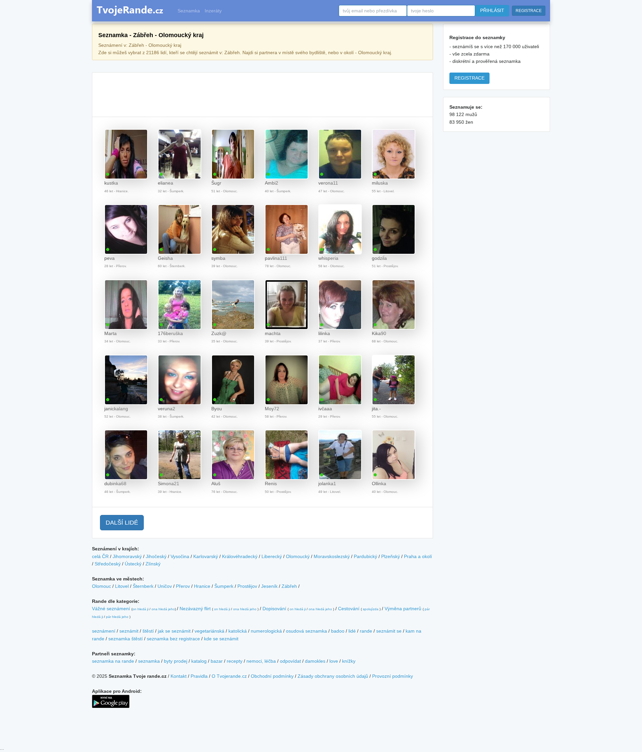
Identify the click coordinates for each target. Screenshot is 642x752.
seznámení (103, 631)
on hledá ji (140, 609)
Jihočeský (156, 556)
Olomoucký (298, 556)
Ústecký (133, 563)
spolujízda (371, 609)
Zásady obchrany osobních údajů (333, 676)
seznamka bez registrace (173, 638)
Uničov (164, 586)
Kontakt (179, 676)
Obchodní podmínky (272, 676)
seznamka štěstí (125, 638)
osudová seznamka (306, 631)
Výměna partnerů (403, 608)
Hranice (202, 586)
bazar (217, 661)
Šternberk (143, 586)
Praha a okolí (418, 556)
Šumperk (223, 586)
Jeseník (269, 586)
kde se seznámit (221, 638)
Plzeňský (390, 556)
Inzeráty (213, 10)
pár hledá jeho (117, 617)
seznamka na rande (113, 661)
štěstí (148, 631)
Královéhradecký (239, 556)
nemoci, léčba (261, 661)
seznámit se (389, 631)
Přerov (183, 586)
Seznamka (189, 10)
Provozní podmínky (392, 676)
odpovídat (290, 661)
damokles (315, 661)
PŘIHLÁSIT (492, 10)
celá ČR (100, 556)
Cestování (348, 608)
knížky (348, 661)
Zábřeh (289, 586)
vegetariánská (209, 631)
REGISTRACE (529, 10)
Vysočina (180, 556)
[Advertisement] (262, 95)
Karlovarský (205, 556)
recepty (234, 661)
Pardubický (365, 556)
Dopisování (274, 608)
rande (366, 631)
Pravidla (199, 676)
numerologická (266, 631)
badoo (337, 631)
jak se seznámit (174, 631)
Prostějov (247, 586)
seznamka (149, 661)
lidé (352, 631)
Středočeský (108, 563)
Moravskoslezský (332, 556)
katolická (237, 631)
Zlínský (152, 563)
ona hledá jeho (163, 609)
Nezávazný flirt (195, 608)
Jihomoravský (127, 556)
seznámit (128, 631)
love (333, 661)
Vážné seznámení (111, 608)
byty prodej (175, 661)
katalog (199, 661)
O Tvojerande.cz (229, 676)
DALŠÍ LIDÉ (122, 522)
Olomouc (101, 586)
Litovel (122, 586)
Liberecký (271, 556)
